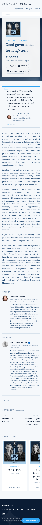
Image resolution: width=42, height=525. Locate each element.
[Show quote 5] (8, 124)
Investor (7, 400)
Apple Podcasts (17, 71)
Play (12, 66)
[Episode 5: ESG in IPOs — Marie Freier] (14, 465)
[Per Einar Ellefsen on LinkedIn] (29, 343)
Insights (29, 9)
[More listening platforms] (29, 71)
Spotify (24, 66)
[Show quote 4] (14, 124)
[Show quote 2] (11, 124)
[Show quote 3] (13, 124)
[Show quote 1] (10, 124)
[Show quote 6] (7, 124)
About (37, 9)
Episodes (19, 9)
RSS (3, 513)
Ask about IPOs (32, 521)
